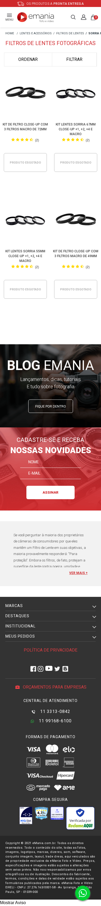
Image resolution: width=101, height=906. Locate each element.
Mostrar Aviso (13, 902)
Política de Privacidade (50, 650)
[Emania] (35, 17)
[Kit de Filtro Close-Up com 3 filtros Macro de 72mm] (25, 94)
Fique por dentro (50, 406)
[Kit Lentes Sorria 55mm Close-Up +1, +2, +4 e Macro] (25, 221)
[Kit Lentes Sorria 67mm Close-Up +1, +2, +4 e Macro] (75, 94)
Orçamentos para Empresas (54, 687)
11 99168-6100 (54, 720)
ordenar (28, 59)
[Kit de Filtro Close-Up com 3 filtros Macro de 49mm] (75, 221)
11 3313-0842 (54, 711)
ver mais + (78, 573)
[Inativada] (25, 815)
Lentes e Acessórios (36, 33)
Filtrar (74, 59)
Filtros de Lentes (70, 33)
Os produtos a (55, 4)
